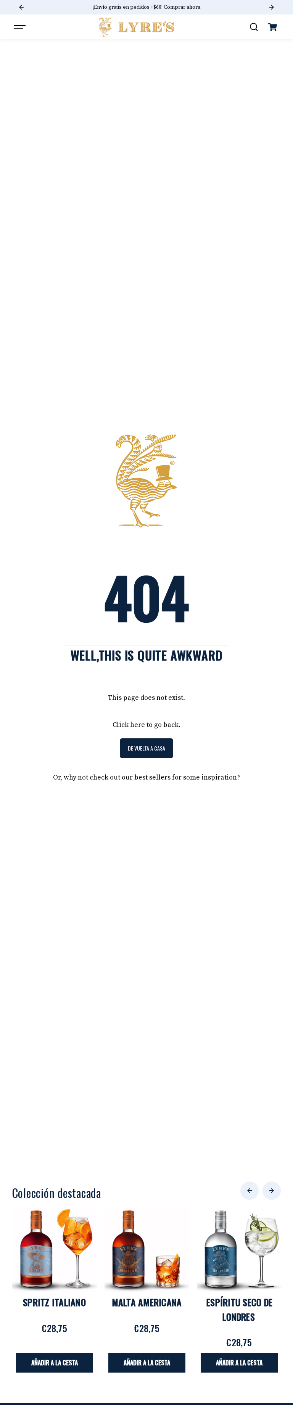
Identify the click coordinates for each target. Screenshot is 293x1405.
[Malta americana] (147, 1249)
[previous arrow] (249, 1191)
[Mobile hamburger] (20, 27)
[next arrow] (271, 1191)
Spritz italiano (54, 1302)
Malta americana (147, 1302)
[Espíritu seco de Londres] (239, 1249)
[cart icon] (272, 27)
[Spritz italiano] (54, 1249)
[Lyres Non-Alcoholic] (137, 27)
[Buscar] (253, 27)
